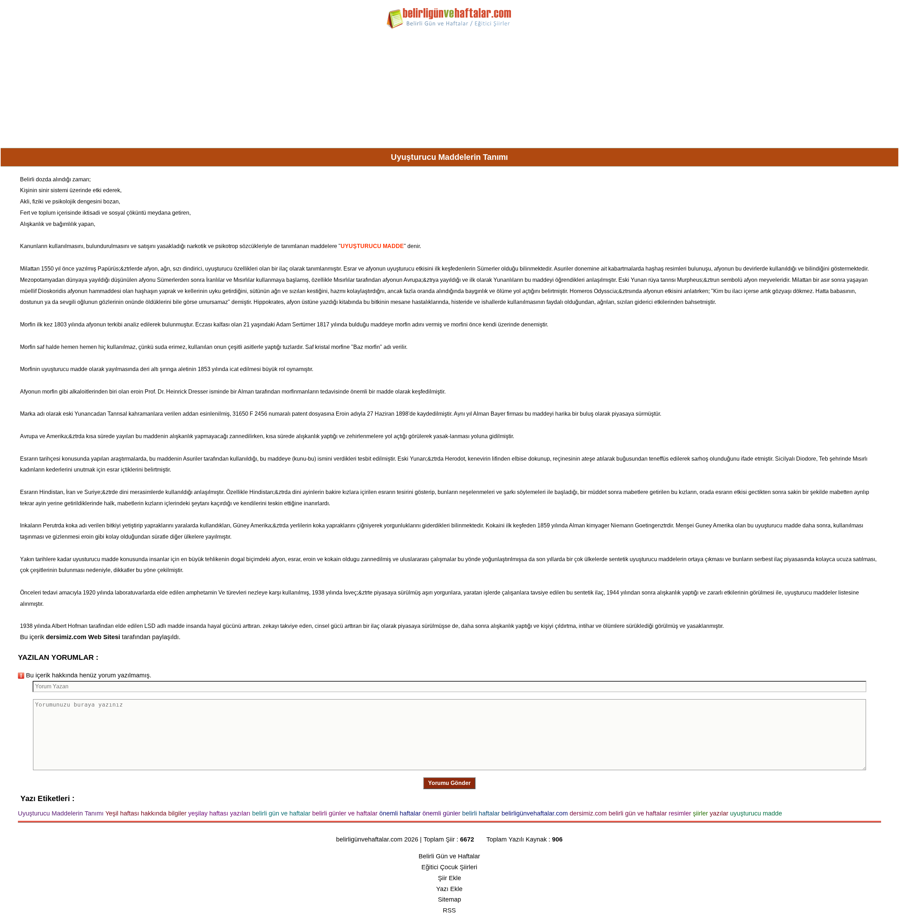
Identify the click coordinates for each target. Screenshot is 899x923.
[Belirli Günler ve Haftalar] (449, 27)
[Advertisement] (449, 91)
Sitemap (449, 899)
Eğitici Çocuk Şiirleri (449, 867)
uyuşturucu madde (64, 369)
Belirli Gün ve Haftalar (449, 856)
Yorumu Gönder (449, 783)
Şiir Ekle (449, 878)
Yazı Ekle (449, 888)
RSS (449, 910)
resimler (675, 269)
